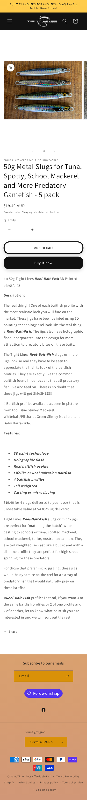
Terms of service (72, 782)
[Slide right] (54, 151)
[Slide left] (33, 151)
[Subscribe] (67, 676)
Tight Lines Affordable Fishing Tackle (40, 776)
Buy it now (43, 262)
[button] (9, 21)
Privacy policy (49, 782)
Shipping (27, 212)
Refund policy (27, 782)
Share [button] (12, 631)
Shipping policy (46, 789)
